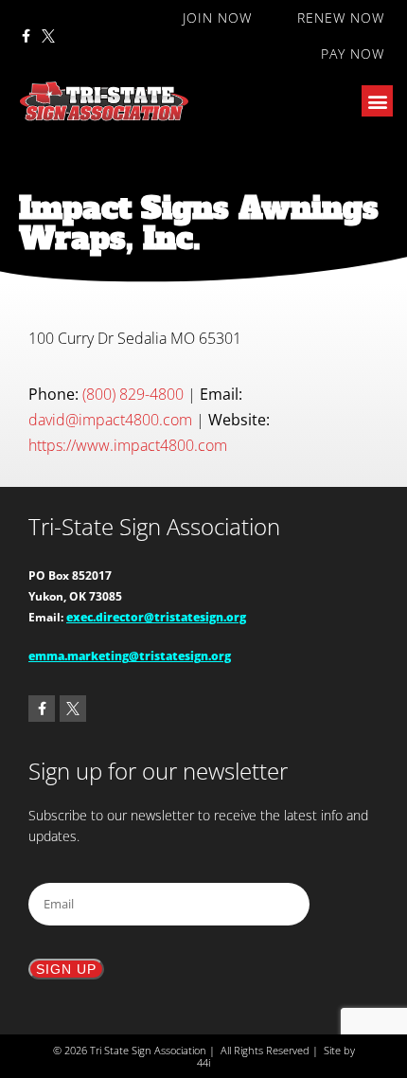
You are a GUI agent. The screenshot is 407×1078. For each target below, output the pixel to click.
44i (203, 1062)
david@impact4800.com (110, 419)
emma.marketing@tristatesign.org (129, 656)
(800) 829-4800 (133, 394)
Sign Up (66, 969)
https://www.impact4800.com (127, 445)
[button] (377, 101)
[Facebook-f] (25, 36)
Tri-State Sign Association (154, 526)
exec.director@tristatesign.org (156, 617)
